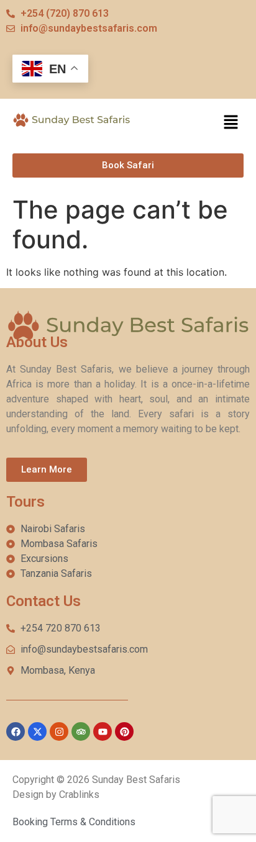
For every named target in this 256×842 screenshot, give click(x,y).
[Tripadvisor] (80, 731)
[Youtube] (102, 731)
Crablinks (79, 794)
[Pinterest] (124, 731)
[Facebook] (15, 731)
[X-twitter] (37, 731)
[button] (231, 123)
